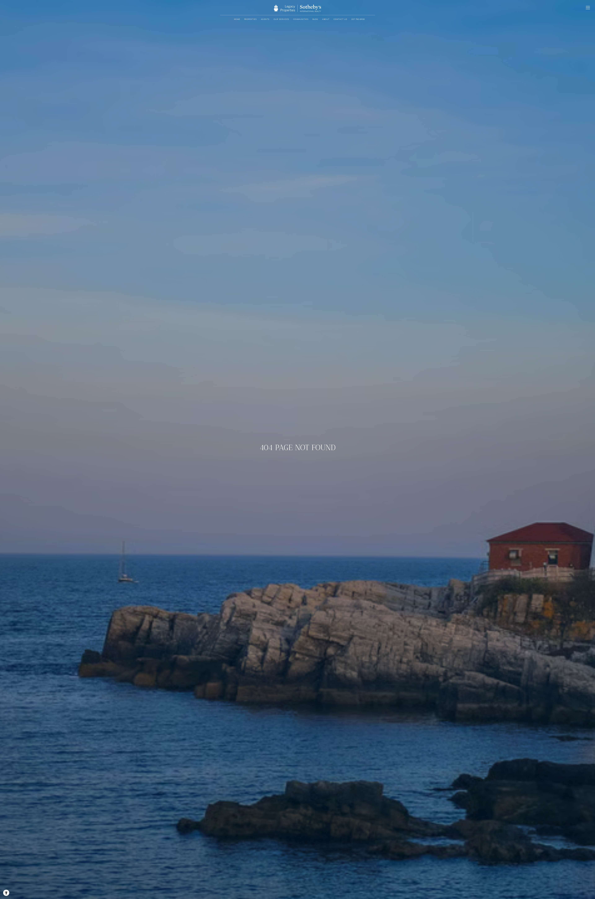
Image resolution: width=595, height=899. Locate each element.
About (326, 19)
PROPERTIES (250, 19)
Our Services (281, 19)
